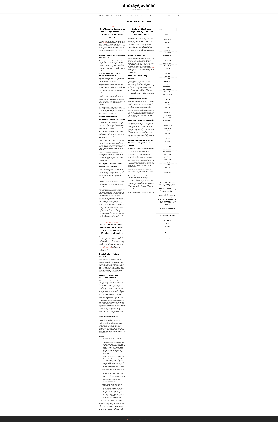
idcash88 (167, 239)
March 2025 (167, 78)
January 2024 (167, 115)
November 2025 (167, 58)
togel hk (167, 226)
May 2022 (167, 164)
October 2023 (167, 123)
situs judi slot (167, 220)
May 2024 (167, 104)
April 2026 (167, 45)
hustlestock (151, 419)
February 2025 (167, 81)
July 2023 (167, 131)
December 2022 (167, 149)
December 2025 (167, 55)
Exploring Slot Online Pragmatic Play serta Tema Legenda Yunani (141, 32)
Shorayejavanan (139, 5)
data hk (167, 236)
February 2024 (167, 112)
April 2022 (167, 167)
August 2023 (167, 128)
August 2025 (167, 65)
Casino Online (134, 15)
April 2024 (167, 107)
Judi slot (167, 232)
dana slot (105, 42)
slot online (167, 223)
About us (151, 15)
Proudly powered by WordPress (131, 419)
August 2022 (167, 159)
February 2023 (167, 144)
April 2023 (167, 138)
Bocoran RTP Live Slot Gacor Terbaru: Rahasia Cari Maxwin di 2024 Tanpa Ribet (167, 184)
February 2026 (167, 50)
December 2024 (167, 86)
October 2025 (167, 60)
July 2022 (167, 162)
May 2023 (167, 136)
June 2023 (167, 133)
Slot (112, 26)
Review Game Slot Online (122, 15)
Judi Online (141, 26)
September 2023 (167, 125)
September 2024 (167, 94)
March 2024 (167, 110)
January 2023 (167, 146)
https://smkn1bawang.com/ (105, 247)
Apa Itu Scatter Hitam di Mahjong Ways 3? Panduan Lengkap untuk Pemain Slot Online (167, 190)
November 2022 (167, 151)
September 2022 (167, 157)
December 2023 (167, 118)
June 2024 (167, 102)
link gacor (167, 229)
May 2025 (167, 73)
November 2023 (167, 120)
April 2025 (167, 76)
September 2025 (167, 63)
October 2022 (167, 154)
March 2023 (167, 141)
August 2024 (167, 97)
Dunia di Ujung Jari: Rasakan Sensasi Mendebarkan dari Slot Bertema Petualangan (167, 195)
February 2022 (167, 172)
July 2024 (167, 99)
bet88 (152, 67)
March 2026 (167, 47)
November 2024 (167, 89)
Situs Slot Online (112, 222)
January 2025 (167, 84)
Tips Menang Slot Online (106, 15)
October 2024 (167, 91)
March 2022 (167, 170)
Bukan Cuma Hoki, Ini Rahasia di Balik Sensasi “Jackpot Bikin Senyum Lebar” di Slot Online (167, 208)
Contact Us (143, 15)
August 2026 (167, 39)
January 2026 (167, 52)
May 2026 (167, 42)
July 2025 (167, 68)
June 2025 (167, 71)
